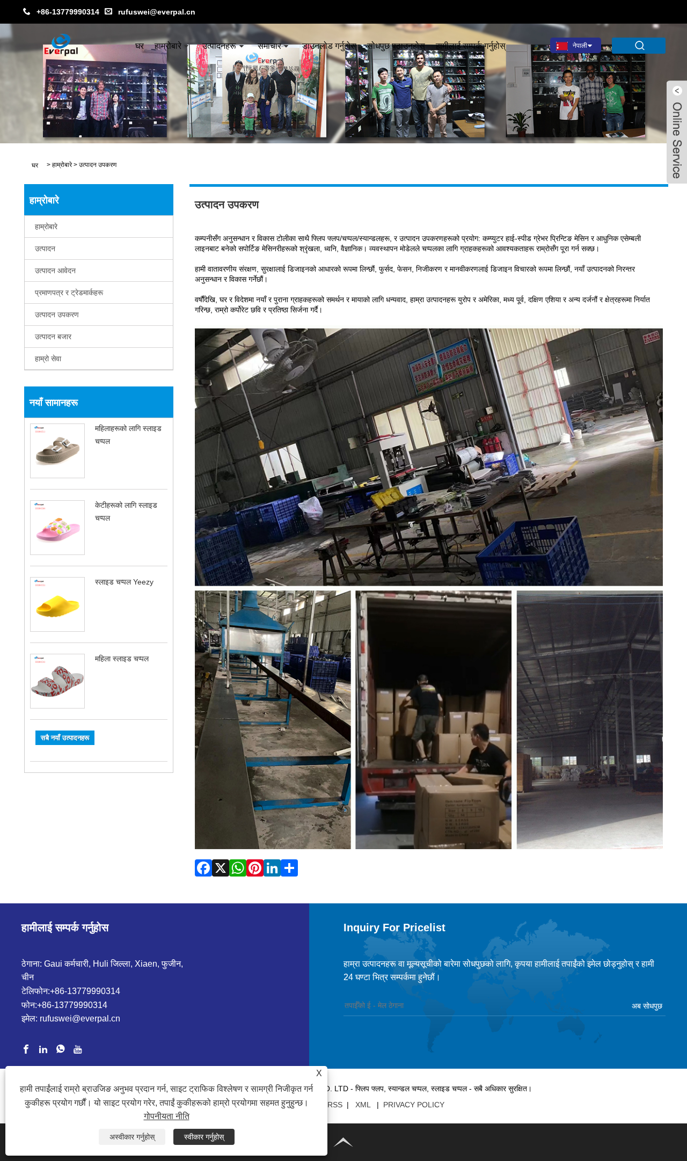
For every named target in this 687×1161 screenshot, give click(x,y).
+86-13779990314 (67, 12)
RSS (334, 1104)
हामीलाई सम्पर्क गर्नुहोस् (471, 45)
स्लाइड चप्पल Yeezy (124, 582)
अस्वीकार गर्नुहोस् (132, 1137)
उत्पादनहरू (219, 45)
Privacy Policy (413, 1104)
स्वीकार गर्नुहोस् (204, 1137)
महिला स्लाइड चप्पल (122, 658)
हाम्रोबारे (168, 45)
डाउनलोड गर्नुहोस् (329, 45)
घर (139, 45)
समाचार (269, 45)
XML (362, 1104)
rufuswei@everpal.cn (156, 12)
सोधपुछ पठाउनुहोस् (396, 45)
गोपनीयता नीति (166, 1116)
